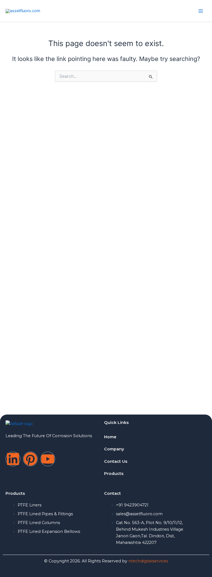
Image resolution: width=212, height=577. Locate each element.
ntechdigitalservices (148, 561)
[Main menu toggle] (200, 11)
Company (114, 449)
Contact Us (115, 461)
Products (113, 473)
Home (110, 436)
